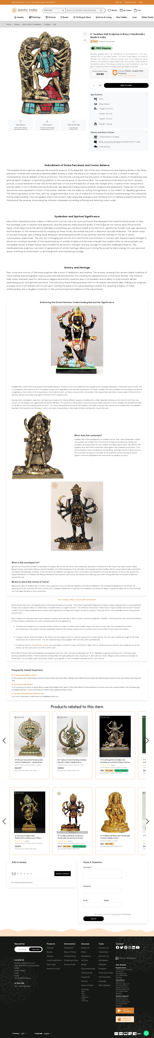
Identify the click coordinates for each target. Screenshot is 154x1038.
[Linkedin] (133, 948)
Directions (119, 977)
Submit (93, 919)
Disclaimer (68, 948)
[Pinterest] (125, 948)
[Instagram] (129, 948)
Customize (103, 952)
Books (49, 952)
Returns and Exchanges (109, 142)
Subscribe (35, 949)
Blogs (83, 965)
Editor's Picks (87, 985)
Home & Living (53, 969)
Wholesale (103, 960)
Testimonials (86, 973)
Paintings (51, 965)
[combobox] (81, 10)
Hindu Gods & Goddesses (32, 24)
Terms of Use (116, 914)
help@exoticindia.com (51, 696)
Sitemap (102, 981)
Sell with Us (104, 956)
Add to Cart (126, 85)
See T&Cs (25, 129)
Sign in (118, 2)
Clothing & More (54, 960)
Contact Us (103, 948)
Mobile (106, 900)
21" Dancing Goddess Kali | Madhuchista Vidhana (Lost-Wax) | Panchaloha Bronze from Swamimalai (29, 838)
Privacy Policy (127, 914)
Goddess (47, 24)
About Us (85, 948)
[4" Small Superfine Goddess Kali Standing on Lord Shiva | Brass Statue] (115, 757)
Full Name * (87, 886)
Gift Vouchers (104, 977)
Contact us (130, 2)
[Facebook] (117, 948)
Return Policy (67, 690)
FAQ (140, 2)
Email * (85, 900)
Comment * (87, 867)
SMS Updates (104, 985)
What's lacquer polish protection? (127, 75)
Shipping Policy (71, 960)
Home (9, 24)
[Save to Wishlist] (85, 34)
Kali (55, 24)
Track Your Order (106, 973)
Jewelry (50, 956)
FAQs (83, 952)
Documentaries (88, 969)
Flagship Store (121, 968)
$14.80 (100, 74)
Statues (16, 24)
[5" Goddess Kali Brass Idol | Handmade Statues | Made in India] (115, 832)
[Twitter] (121, 948)
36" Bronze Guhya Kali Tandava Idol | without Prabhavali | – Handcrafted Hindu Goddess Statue (29, 762)
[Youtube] (138, 948)
